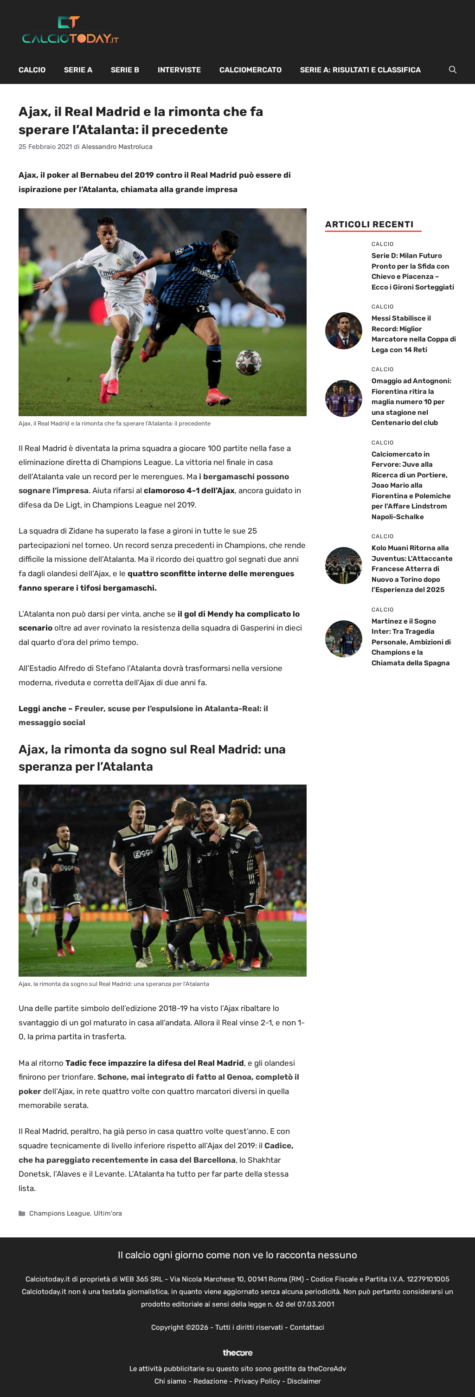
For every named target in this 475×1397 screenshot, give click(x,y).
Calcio (32, 69)
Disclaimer (304, 1381)
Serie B (125, 69)
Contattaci (307, 1327)
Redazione (210, 1381)
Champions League (59, 1213)
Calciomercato (250, 69)
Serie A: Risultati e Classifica (360, 69)
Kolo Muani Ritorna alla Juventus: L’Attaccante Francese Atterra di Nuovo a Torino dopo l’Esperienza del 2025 (412, 569)
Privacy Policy (257, 1381)
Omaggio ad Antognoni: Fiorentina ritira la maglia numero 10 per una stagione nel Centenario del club (411, 402)
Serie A (78, 69)
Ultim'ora (108, 1213)
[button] (453, 70)
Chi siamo (170, 1381)
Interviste (179, 69)
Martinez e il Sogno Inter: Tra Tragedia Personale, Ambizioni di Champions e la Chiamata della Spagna (411, 642)
